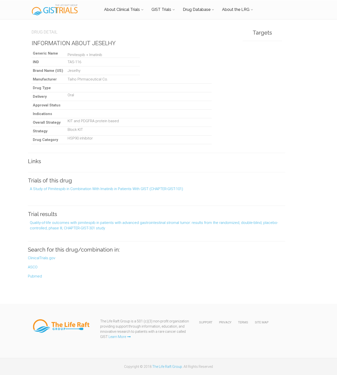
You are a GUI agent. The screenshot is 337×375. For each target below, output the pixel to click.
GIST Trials (161, 9)
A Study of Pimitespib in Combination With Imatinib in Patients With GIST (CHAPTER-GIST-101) (106, 189)
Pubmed (35, 276)
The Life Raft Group (167, 367)
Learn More (117, 337)
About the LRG (235, 9)
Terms (243, 322)
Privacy (225, 322)
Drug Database (196, 9)
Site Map (261, 322)
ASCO (32, 267)
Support (205, 322)
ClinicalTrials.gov (41, 258)
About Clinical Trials (122, 9)
